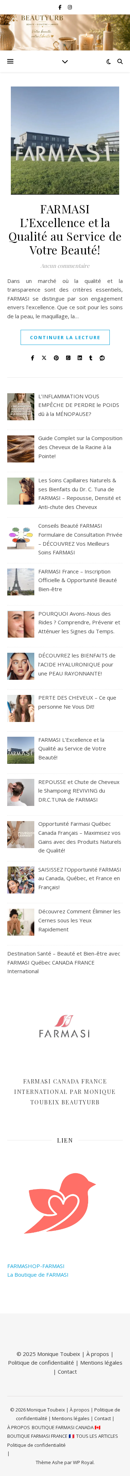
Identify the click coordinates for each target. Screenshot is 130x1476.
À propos (97, 1353)
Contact (67, 1371)
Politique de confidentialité (41, 1362)
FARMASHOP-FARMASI (36, 1265)
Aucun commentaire (65, 265)
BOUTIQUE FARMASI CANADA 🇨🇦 (66, 1427)
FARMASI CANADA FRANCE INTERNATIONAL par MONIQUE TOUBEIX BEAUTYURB (65, 1091)
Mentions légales (101, 1362)
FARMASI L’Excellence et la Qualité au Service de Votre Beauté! (65, 229)
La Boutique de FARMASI (38, 1274)
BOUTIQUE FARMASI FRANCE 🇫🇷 (40, 1436)
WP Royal (83, 1462)
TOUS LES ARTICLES (97, 1436)
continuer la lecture (65, 337)
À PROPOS (18, 1427)
